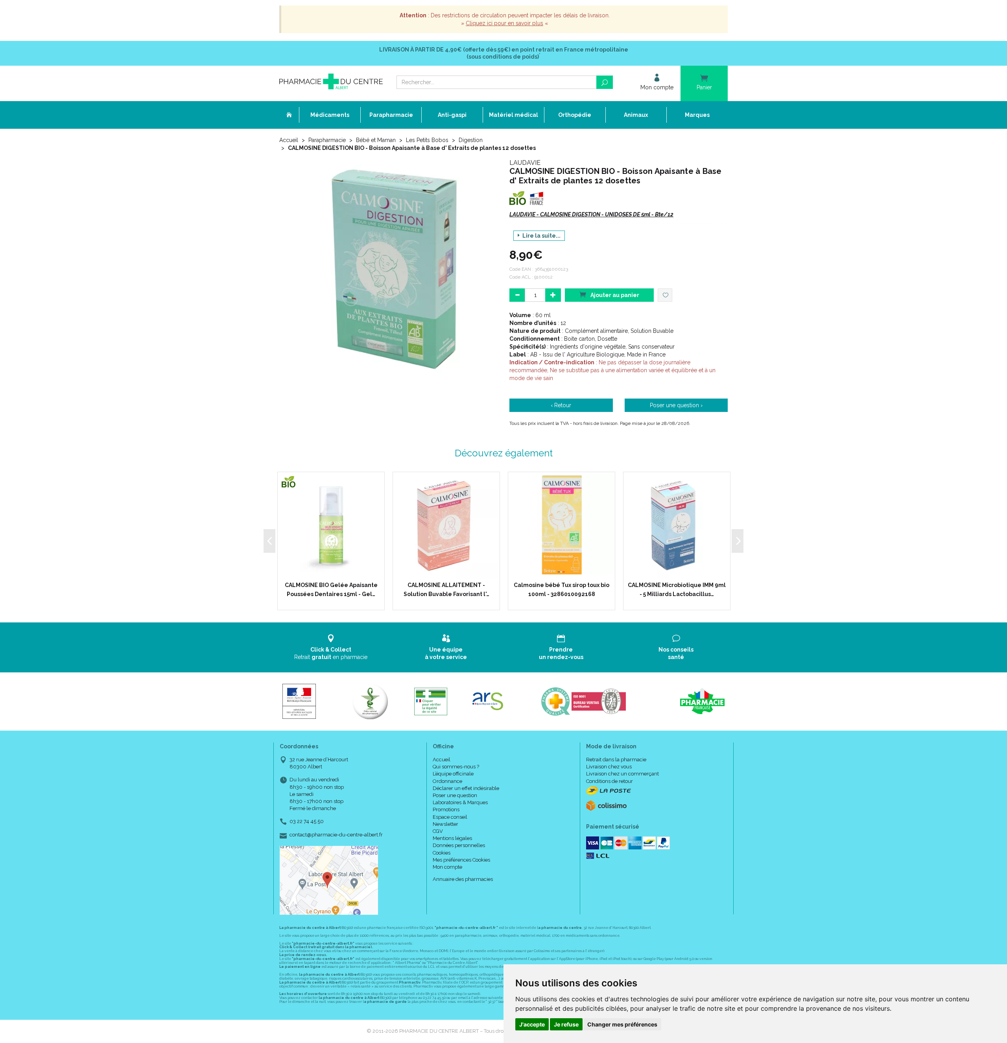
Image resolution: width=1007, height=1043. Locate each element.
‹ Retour (561, 405)
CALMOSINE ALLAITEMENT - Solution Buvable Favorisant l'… (446, 589)
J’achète (336, 571)
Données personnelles (459, 845)
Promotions (446, 809)
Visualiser (564, 571)
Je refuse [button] (566, 1024)
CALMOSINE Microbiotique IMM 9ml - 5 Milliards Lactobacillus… (677, 589)
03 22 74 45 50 (307, 821)
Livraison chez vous (609, 767)
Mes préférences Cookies (461, 860)
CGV (438, 831)
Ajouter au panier (614, 295)
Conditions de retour (609, 781)
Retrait (330, 653)
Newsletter (445, 824)
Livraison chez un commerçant (622, 774)
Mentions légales (452, 838)
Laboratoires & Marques (460, 802)
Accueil (288, 140)
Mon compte (447, 867)
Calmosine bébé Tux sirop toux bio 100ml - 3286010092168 (561, 589)
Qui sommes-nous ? (456, 767)
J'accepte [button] (532, 1024)
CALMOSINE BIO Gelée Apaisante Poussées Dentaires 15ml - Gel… (331, 589)
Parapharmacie (327, 140)
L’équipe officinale (453, 774)
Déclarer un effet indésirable (466, 788)
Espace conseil (450, 817)
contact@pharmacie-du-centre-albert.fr (336, 834)
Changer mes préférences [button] (622, 1024)
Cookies (441, 853)
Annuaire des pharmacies (463, 879)
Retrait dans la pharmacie (616, 759)
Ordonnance (447, 781)
